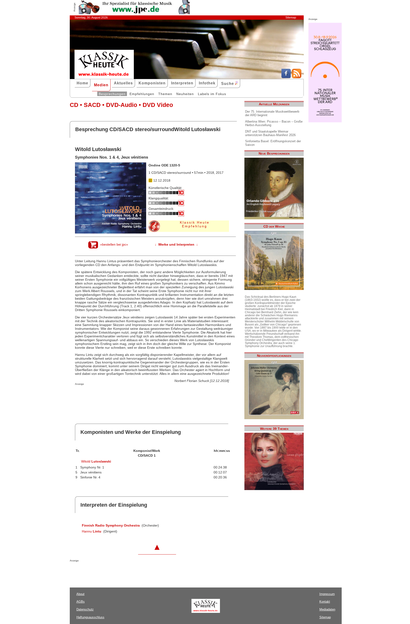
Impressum (327, 594)
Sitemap (290, 17)
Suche (228, 84)
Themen (165, 94)
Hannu (91, 531)
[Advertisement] (130, 395)
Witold (96, 461)
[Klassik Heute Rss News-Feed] (296, 77)
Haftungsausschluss (90, 617)
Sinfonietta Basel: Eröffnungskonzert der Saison (273, 143)
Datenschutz (85, 609)
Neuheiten (185, 94)
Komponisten (152, 83)
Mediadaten (327, 609)
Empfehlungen (142, 94)
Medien (101, 85)
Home (82, 83)
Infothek (207, 83)
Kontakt (324, 601)
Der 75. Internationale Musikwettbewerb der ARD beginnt (272, 113)
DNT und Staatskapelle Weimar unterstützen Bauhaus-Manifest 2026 (270, 133)
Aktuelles (123, 83)
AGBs (80, 601)
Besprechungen (112, 94)
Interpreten (182, 83)
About (80, 594)
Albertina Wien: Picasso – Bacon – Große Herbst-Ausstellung (274, 123)
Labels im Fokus (212, 94)
